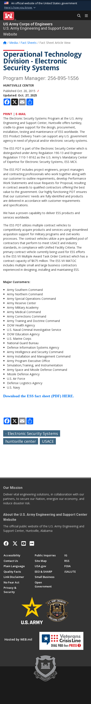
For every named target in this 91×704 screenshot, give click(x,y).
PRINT (7, 114)
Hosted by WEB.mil (18, 639)
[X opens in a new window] (15, 543)
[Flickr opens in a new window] (32, 543)
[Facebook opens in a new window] (6, 543)
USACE (48, 441)
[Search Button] (77, 16)
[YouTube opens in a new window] (23, 543)
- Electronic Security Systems (31, 433)
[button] (20, 8)
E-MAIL (21, 114)
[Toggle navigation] (84, 16)
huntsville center (20, 441)
